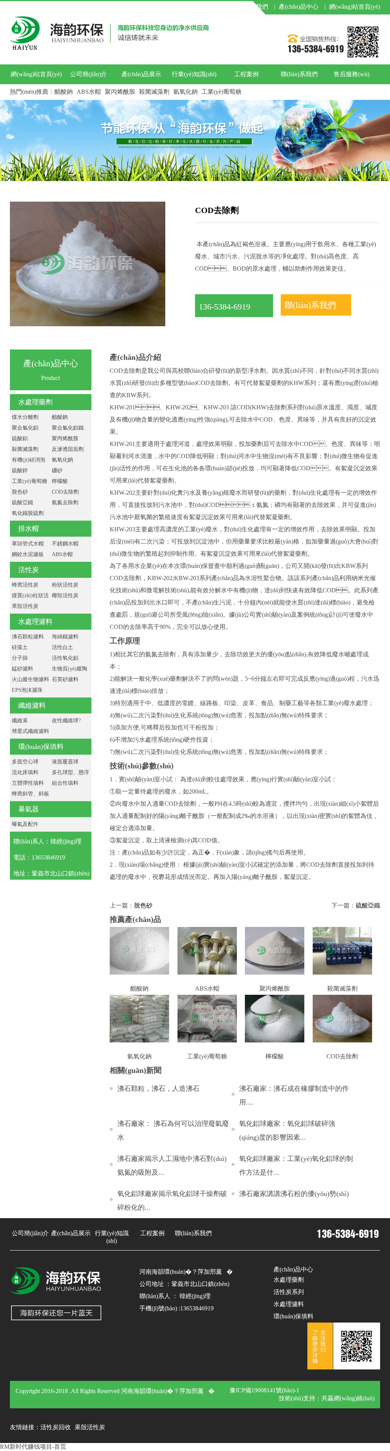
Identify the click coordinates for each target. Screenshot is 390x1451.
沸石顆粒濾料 (28, 637)
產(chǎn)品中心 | (302, 6)
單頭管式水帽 (28, 544)
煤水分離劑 (25, 417)
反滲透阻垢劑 (68, 449)
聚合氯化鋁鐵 (68, 428)
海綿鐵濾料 (65, 637)
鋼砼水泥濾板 (28, 554)
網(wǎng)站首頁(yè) (354, 6)
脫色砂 (20, 492)
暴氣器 (28, 809)
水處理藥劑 (35, 402)
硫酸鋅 (20, 470)
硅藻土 (20, 647)
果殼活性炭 (25, 606)
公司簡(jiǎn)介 (88, 74)
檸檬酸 (60, 481)
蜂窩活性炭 (25, 585)
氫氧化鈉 (185, 91)
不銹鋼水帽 (65, 544)
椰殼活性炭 (65, 595)
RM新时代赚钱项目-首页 (33, 1446)
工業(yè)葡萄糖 (221, 91)
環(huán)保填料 (41, 746)
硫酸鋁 (20, 438)
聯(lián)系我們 (299, 74)
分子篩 (20, 658)
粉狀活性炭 (65, 585)
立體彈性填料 (28, 783)
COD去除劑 (65, 492)
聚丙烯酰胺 (120, 91)
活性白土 (62, 647)
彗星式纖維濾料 (30, 731)
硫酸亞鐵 (22, 502)
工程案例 (246, 74)
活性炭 (28, 570)
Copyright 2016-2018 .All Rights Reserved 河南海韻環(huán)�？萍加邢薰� (115, 1391)
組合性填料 (65, 783)
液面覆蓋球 (65, 762)
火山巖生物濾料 (30, 679)
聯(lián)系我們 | (253, 6)
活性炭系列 (288, 1292)
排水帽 (28, 528)
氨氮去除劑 (65, 502)
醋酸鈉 (63, 91)
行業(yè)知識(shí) (194, 74)
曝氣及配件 (25, 824)
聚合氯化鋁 (25, 428)
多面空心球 (25, 762)
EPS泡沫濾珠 (27, 690)
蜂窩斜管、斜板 (30, 794)
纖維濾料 (32, 705)
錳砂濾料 (22, 669)
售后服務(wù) (351, 74)
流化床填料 (25, 772)
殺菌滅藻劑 (154, 91)
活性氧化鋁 (65, 658)
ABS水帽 (89, 91)
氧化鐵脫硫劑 (28, 513)
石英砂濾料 (65, 679)
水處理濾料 (35, 621)
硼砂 (57, 470)
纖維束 (20, 720)
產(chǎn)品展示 (141, 74)
